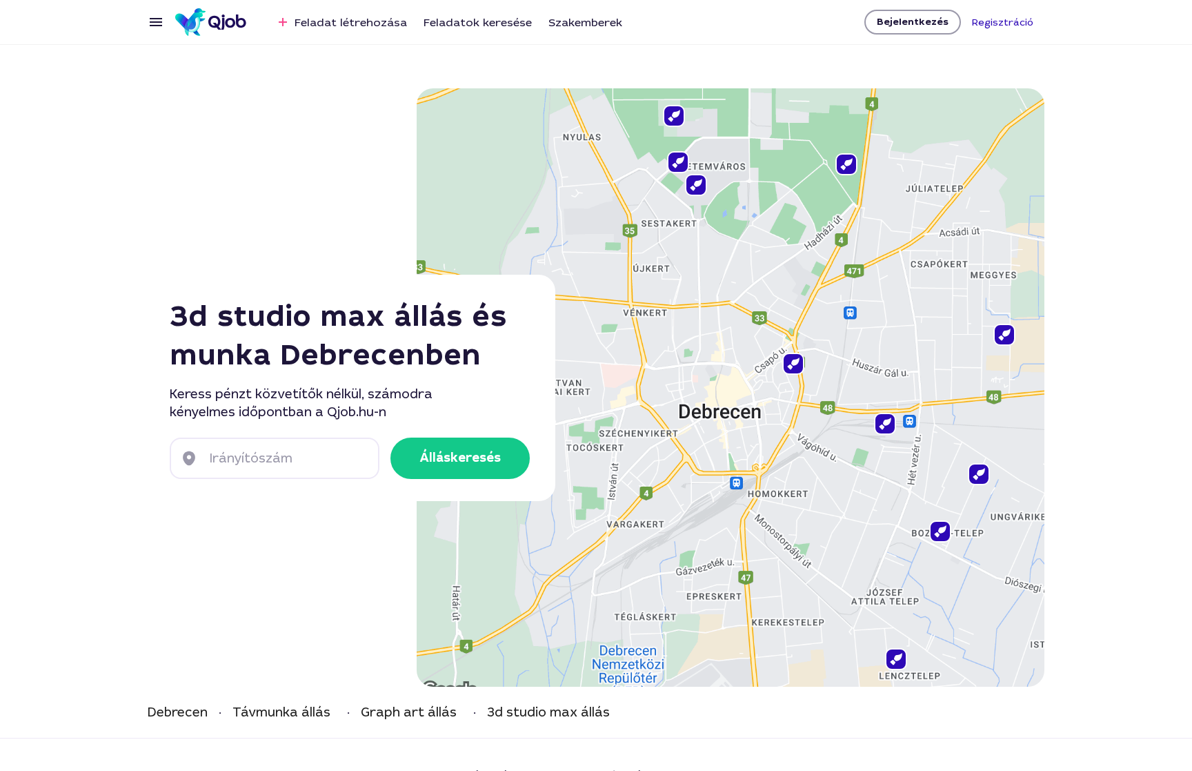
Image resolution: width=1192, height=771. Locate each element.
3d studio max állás (548, 712)
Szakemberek (585, 22)
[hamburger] (156, 22)
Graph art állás (409, 712)
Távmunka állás (281, 712)
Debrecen (178, 712)
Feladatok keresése (478, 22)
